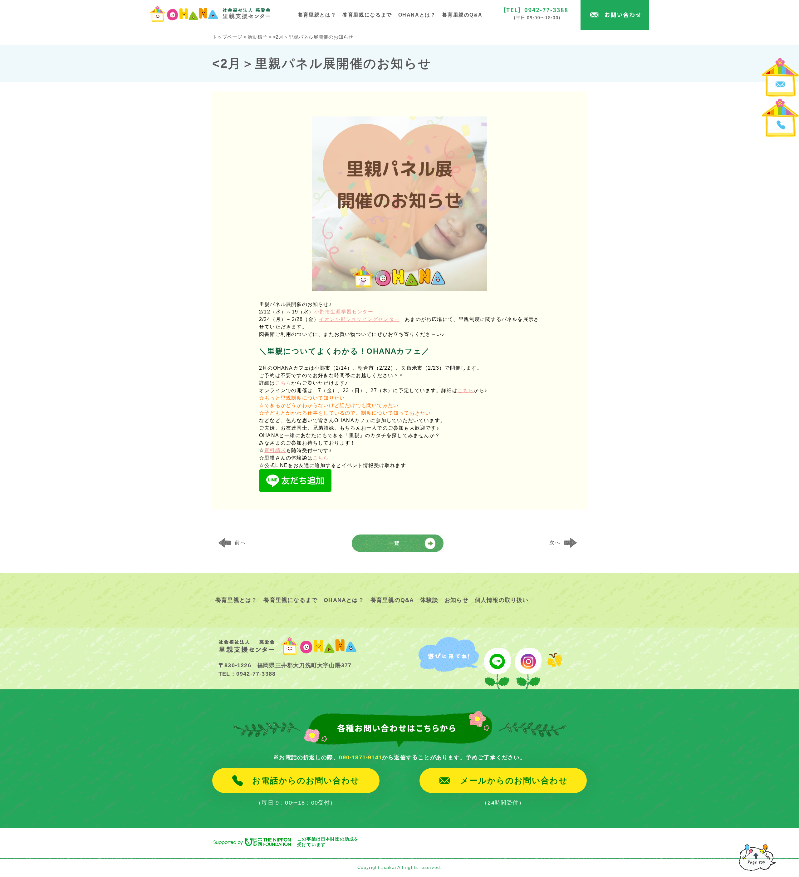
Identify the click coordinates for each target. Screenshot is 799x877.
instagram (528, 663)
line (496, 663)
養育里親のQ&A (462, 14)
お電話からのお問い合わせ (305, 780)
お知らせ (456, 600)
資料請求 (275, 450)
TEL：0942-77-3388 (247, 674)
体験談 (429, 600)
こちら (283, 383)
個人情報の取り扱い (502, 600)
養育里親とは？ (317, 14)
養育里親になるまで (367, 14)
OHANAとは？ (417, 14)
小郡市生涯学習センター (343, 311)
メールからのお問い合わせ (514, 780)
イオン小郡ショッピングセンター (359, 319)
